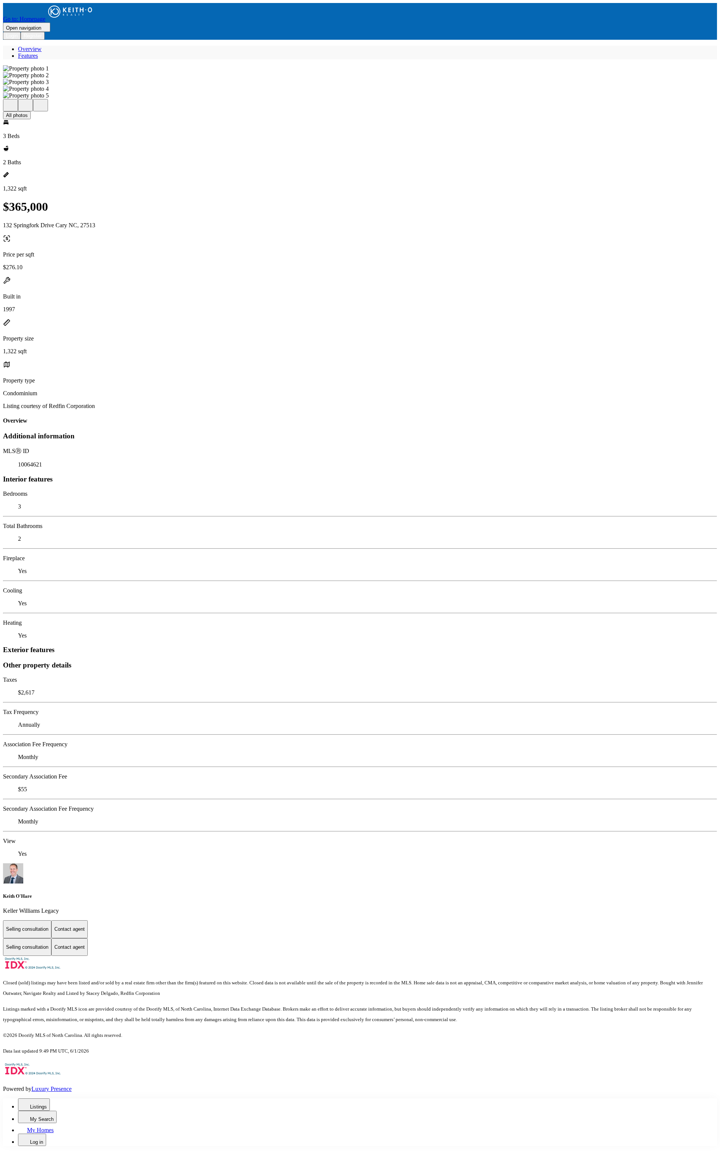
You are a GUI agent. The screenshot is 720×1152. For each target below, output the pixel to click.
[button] (360, 68)
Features (28, 55)
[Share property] (40, 105)
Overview (30, 49)
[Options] (10, 105)
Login (12, 36)
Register (33, 36)
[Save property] (25, 105)
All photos (17, 115)
